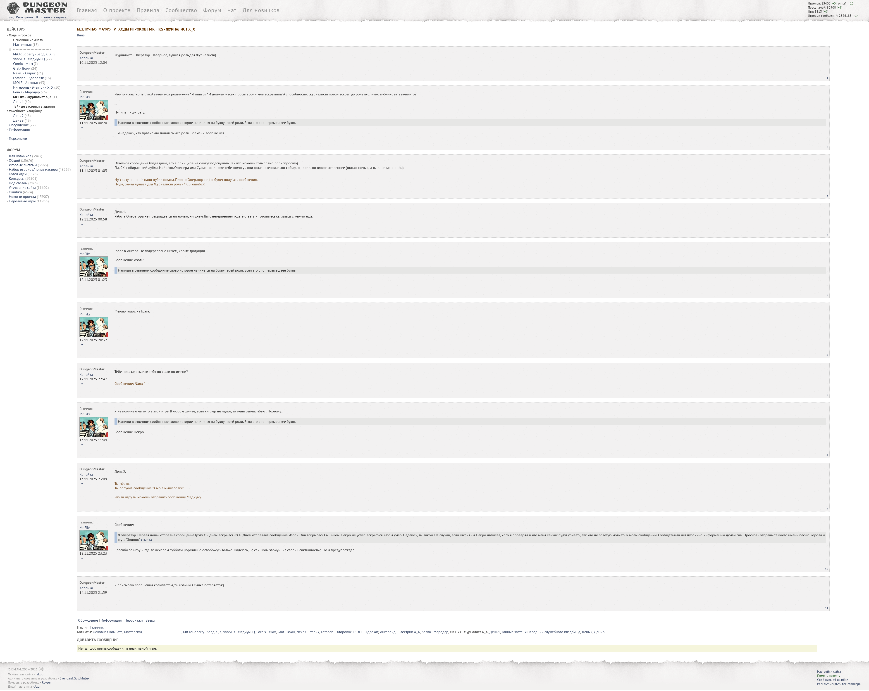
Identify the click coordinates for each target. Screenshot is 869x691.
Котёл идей (18, 174)
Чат (231, 10)
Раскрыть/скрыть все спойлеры (839, 684)
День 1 (18, 101)
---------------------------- (162, 631)
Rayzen (47, 682)
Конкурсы (16, 178)
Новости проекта (22, 196)
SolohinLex (81, 678)
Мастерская (22, 44)
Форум (212, 10)
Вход (10, 17)
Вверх (150, 620)
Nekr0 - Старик (24, 73)
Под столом (18, 183)
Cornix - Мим (23, 63)
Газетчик (86, 91)
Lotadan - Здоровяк (28, 78)
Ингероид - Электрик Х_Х (33, 87)
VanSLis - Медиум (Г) (29, 59)
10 (826, 568)
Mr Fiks (85, 97)
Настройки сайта (829, 672)
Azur (37, 686)
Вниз (81, 35)
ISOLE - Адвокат (25, 82)
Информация (19, 129)
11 (826, 608)
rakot (39, 674)
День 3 (18, 120)
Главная (87, 10)
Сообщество (181, 10)
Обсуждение (19, 125)
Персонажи (18, 138)
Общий (14, 160)
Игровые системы (23, 165)
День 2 (18, 115)
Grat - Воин (21, 68)
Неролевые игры (22, 201)
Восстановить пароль (51, 17)
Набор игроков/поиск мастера (33, 169)
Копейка (86, 58)
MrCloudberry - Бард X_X (32, 54)
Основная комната (107, 631)
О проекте (117, 10)
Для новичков (261, 10)
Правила (148, 10)
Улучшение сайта (22, 187)
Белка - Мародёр (26, 92)
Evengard (66, 678)
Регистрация (24, 17)
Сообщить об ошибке (832, 680)
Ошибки (15, 192)
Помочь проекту (828, 676)
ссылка (146, 539)
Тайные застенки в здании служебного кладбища (541, 631)
